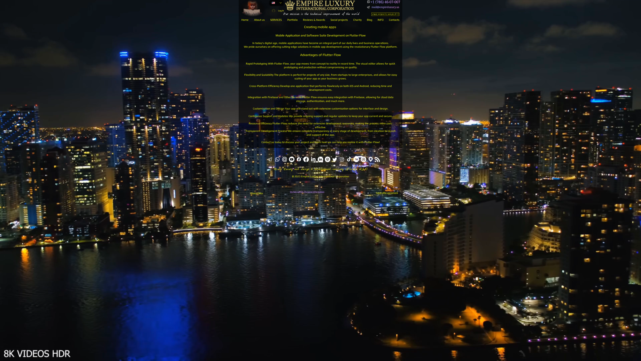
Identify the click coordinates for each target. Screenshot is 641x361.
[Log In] (272, 11)
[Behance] (356, 159)
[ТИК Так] (349, 159)
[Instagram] (342, 159)
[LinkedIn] (313, 159)
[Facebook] (299, 159)
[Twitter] (335, 159)
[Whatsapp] (368, 1)
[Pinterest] (327, 159)
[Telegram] (368, 7)
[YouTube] (291, 159)
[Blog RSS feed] (377, 159)
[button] (275, 20)
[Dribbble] (363, 159)
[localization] (370, 159)
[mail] (284, 159)
